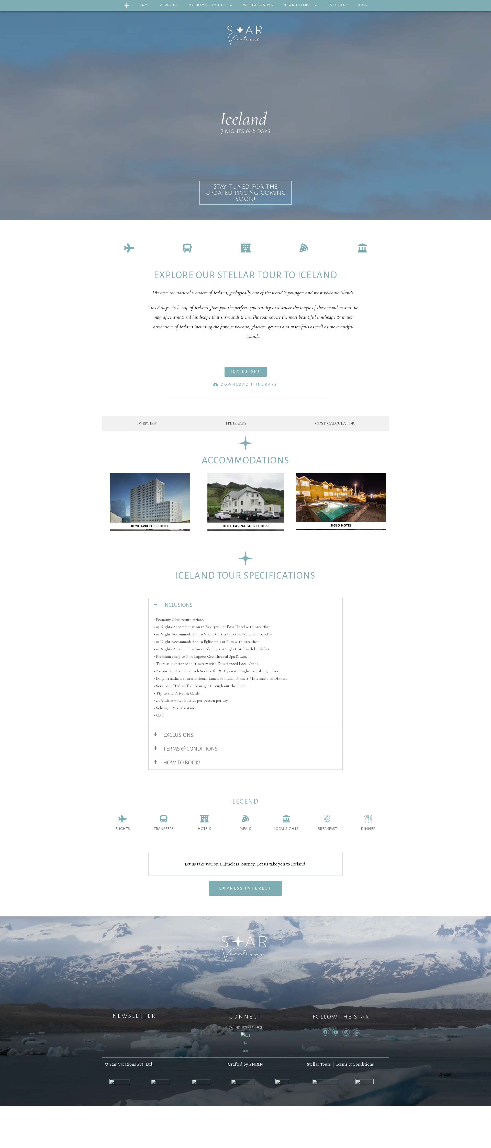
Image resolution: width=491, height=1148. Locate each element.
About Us (169, 5)
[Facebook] (325, 1032)
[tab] (146, 423)
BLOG (362, 5)
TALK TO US (338, 5)
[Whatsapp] (356, 1032)
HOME (145, 5)
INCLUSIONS (178, 605)
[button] (245, 371)
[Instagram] (346, 1032)
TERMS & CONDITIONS (190, 749)
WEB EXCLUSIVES (258, 5)
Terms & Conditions (355, 1064)
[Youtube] (336, 1032)
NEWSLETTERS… (298, 5)
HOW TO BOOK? (181, 763)
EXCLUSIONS (178, 735)
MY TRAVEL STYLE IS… (207, 5)
